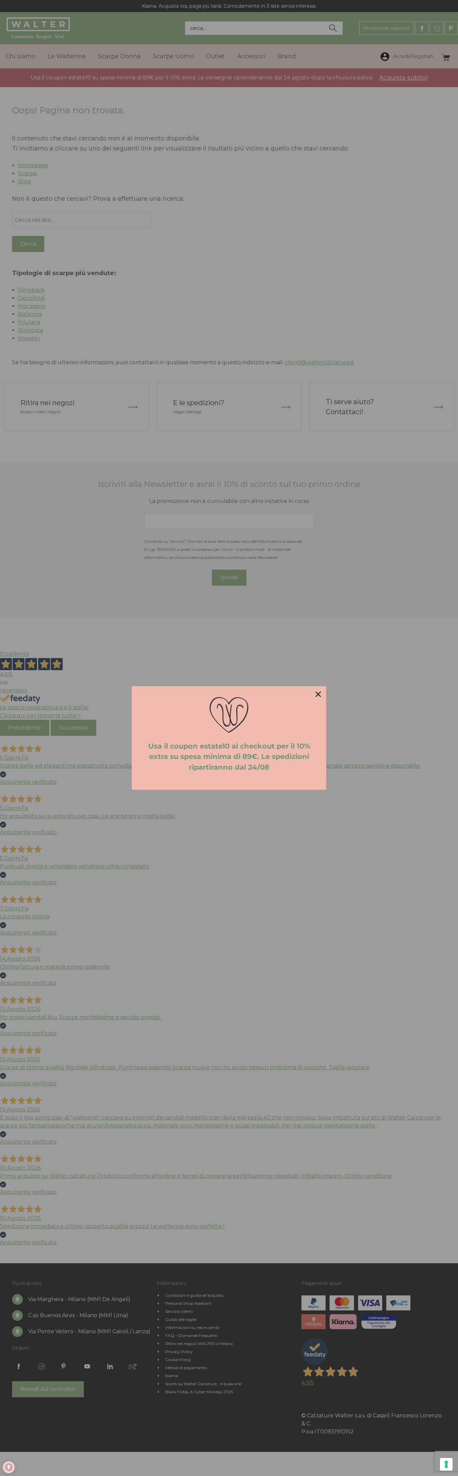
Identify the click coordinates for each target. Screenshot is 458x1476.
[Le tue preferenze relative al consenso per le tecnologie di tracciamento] (446, 1464)
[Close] (318, 694)
